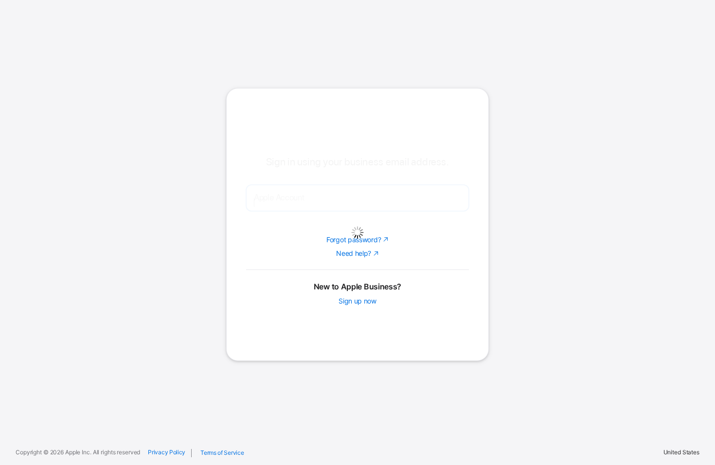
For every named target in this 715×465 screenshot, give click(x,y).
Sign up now (357, 364)
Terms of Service (222, 452)
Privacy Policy (166, 452)
